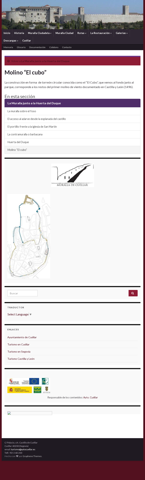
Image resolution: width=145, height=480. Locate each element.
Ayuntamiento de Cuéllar (22, 337)
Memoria (8, 47)
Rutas (81, 33)
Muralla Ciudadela (39, 33)
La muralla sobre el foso (22, 111)
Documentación (37, 47)
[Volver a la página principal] (72, 14)
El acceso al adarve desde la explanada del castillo (37, 118)
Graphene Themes (32, 456)
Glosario (21, 47)
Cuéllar (26, 40)
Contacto (66, 47)
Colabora (53, 47)
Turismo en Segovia (18, 351)
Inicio (7, 33)
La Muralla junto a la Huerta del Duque (45, 61)
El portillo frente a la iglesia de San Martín (32, 126)
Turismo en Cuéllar (18, 344)
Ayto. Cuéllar (90, 397)
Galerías (121, 33)
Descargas (10, 40)
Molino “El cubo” (17, 149)
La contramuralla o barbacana (25, 134)
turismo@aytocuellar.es (23, 449)
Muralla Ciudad (64, 33)
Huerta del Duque (18, 142)
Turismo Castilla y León (21, 358)
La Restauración (100, 33)
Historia (19, 33)
